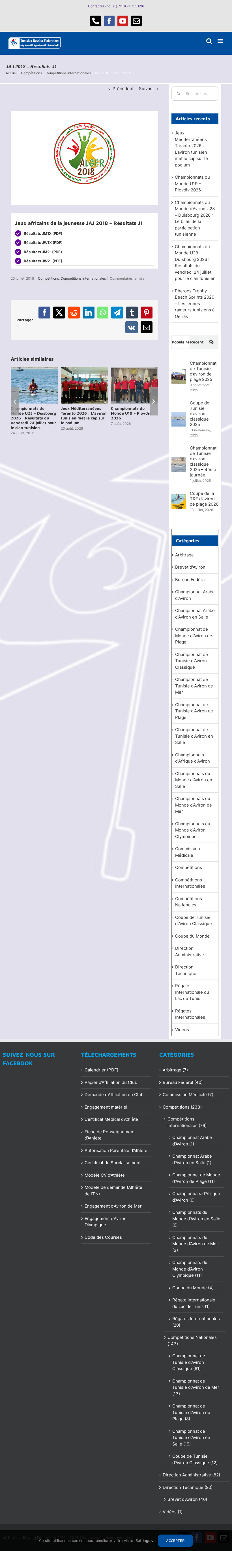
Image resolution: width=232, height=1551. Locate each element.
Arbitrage (184, 555)
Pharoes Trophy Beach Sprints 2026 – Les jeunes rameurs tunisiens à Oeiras (194, 303)
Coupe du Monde (192, 936)
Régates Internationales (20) (196, 1322)
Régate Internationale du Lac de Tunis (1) (193, 1303)
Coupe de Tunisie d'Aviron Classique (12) (195, 1459)
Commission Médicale (187, 852)
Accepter (175, 1540)
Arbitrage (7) (175, 1070)
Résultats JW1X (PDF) (43, 242)
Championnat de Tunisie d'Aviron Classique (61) (188, 1362)
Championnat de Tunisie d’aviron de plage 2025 (203, 371)
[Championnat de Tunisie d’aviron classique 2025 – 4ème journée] (178, 460)
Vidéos (182, 1029)
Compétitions (48, 278)
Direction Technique (185, 970)
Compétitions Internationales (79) (187, 1122)
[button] (15, 401)
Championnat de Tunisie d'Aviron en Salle (194, 736)
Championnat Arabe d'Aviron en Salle (195, 614)
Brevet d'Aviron (190, 567)
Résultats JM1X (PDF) (43, 233)
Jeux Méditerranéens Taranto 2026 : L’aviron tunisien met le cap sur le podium (134, 415)
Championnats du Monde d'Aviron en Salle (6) (196, 1219)
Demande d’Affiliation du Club (114, 1094)
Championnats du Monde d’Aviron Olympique (192, 830)
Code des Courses (103, 1237)
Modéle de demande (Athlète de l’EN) (113, 1191)
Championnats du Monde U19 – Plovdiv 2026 (192, 183)
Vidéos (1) (172, 1511)
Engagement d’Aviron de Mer (113, 1206)
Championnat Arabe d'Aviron (195, 595)
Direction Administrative (189, 951)
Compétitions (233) (182, 1107)
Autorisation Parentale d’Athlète (116, 1150)
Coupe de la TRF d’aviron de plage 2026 (204, 499)
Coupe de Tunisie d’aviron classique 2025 (199, 413)
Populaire (181, 341)
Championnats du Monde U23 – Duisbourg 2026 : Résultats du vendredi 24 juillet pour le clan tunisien (83, 418)
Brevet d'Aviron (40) (187, 1499)
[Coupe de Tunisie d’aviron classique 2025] (178, 414)
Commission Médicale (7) (188, 1094)
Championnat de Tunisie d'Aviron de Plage (194, 711)
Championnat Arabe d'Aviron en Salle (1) (192, 1159)
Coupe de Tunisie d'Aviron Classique (193, 921)
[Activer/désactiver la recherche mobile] (209, 41)
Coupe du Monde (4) (193, 1287)
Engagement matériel (106, 1107)
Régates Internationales (190, 1014)
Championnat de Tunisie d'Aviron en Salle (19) (191, 1437)
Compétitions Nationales (188, 902)
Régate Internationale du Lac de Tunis (192, 992)
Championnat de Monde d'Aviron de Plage (193, 635)
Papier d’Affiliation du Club (111, 1082)
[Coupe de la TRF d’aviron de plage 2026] (178, 497)
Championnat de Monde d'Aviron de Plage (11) (196, 1178)
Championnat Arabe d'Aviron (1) (192, 1141)
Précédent (123, 88)
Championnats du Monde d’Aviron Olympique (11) (189, 1269)
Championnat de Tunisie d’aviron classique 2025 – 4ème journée (203, 461)
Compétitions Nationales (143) (192, 1341)
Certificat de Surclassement (113, 1162)
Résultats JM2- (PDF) (43, 252)
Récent (197, 341)
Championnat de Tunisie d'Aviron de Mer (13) (195, 1387)
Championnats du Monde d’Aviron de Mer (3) (195, 1244)
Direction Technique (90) (187, 1487)
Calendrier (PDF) (101, 1070)
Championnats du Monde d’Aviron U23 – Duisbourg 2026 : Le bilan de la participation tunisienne (33, 418)
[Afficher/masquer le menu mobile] (221, 41)
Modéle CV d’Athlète (105, 1175)
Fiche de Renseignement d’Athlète (110, 1135)
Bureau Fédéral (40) (183, 1082)
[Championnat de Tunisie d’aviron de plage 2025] (178, 372)
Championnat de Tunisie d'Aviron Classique (191, 661)
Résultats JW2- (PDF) (43, 261)
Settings (143, 1540)
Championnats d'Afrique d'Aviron (192, 758)
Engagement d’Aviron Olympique (105, 1222)
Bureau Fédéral (190, 579)
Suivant (146, 88)
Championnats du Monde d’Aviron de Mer (193, 805)
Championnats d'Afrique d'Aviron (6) (196, 1197)
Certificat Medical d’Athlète (111, 1119)
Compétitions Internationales (83, 278)
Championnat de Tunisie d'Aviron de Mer (194, 686)
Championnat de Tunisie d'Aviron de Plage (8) (191, 1412)
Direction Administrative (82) (191, 1475)
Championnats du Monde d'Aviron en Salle (193, 780)
